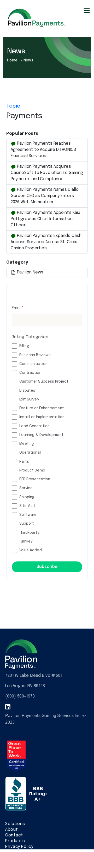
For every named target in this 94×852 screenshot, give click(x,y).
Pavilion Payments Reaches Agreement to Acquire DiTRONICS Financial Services (43, 149)
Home (13, 60)
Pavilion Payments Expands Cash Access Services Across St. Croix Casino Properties (46, 242)
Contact (14, 835)
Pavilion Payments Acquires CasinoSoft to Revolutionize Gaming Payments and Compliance (47, 172)
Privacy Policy (19, 846)
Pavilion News (29, 272)
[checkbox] (47, 448)
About (11, 829)
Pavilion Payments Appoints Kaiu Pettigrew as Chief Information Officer (45, 218)
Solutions (15, 824)
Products (15, 841)
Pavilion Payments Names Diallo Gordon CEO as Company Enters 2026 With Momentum (45, 195)
